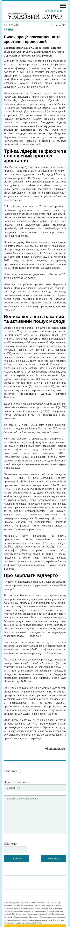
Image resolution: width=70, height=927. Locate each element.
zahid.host (37, 923)
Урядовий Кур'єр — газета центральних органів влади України (35, 14)
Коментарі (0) (12, 770)
